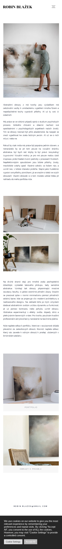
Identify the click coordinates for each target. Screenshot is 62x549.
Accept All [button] (30, 542)
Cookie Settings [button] (13, 542)
